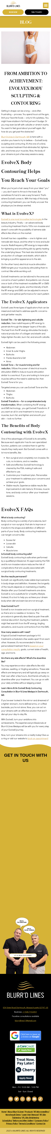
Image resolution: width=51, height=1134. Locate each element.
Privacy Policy (12, 1123)
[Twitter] (16, 1099)
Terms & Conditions (27, 1123)
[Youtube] (34, 1099)
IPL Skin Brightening (30, 1117)
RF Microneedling (41, 1111)
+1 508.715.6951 (30, 1012)
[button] (46, 5)
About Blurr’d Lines (16, 1111)
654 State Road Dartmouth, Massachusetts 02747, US (25, 1007)
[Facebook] (10, 1099)
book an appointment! (38, 738)
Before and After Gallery (23, 1120)
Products (29, 1111)
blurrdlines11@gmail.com (25, 1020)
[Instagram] (22, 1099)
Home (3, 1111)
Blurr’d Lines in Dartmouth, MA (15, 136)
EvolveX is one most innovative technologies (21, 219)
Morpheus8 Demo (13, 1114)
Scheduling (7, 1120)
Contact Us (40, 1123)
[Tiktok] (40, 1099)
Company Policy (41, 1120)
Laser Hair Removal (30, 1114)
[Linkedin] (28, 1099)
